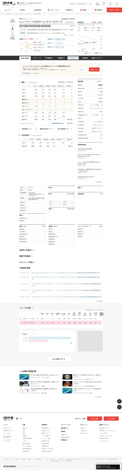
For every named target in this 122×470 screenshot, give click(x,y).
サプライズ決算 (45, 377)
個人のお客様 (94, 418)
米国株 (84, 10)
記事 (23, 10)
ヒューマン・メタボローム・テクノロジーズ (22, 14)
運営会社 (6, 459)
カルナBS (31, 318)
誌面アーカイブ (96, 58)
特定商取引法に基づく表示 (73, 459)
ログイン (117, 4)
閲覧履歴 (97, 4)
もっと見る (98, 81)
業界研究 (69, 10)
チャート (104, 4)
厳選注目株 (44, 393)
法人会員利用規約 (67, 461)
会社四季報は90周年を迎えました (25, 4)
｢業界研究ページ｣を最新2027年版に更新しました (31, 3)
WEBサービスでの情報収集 (35, 459)
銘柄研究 (38, 10)
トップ (8, 10)
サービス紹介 (14, 459)
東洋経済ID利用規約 (113, 459)
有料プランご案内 (114, 10)
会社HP (72, 26)
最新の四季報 (25, 58)
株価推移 (85, 58)
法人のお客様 (111, 418)
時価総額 (24, 334)
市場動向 (43, 386)
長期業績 (60, 58)
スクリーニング (55, 10)
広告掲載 (22, 459)
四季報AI (99, 10)
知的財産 (61, 459)
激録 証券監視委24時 (89, 386)
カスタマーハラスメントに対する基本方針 (94, 459)
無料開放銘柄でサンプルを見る (30, 73)
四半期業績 (48, 58)
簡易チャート (87, 53)
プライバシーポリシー (50, 459)
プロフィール (37, 58)
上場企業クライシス (89, 379)
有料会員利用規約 (55, 461)
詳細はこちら (94, 69)
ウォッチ (110, 4)
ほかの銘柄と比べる (59, 359)
